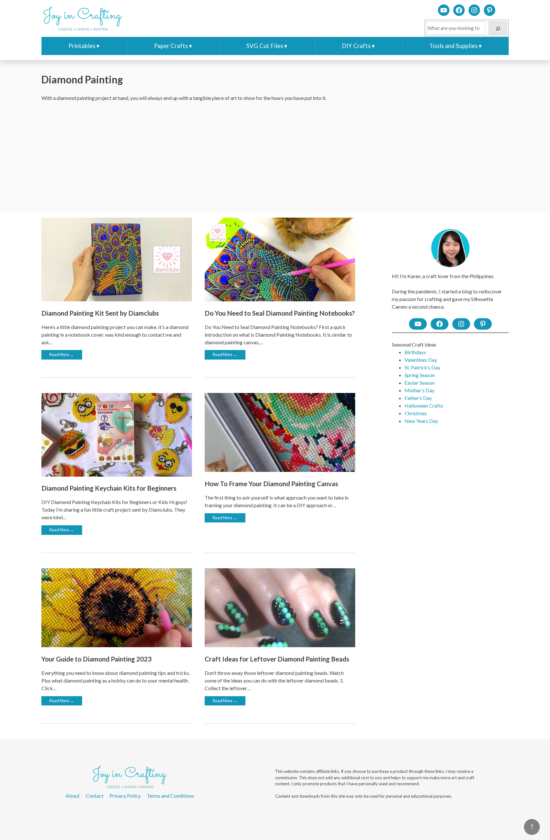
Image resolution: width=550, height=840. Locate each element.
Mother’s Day (419, 390)
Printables (81, 45)
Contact (94, 796)
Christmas (416, 413)
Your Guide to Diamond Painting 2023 (96, 659)
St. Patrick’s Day (422, 367)
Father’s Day (418, 398)
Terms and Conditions (170, 796)
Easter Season (420, 383)
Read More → (61, 354)
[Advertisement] (275, 157)
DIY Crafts (356, 45)
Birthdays (415, 352)
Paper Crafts (171, 45)
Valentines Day (421, 360)
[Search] (498, 28)
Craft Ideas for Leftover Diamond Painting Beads (277, 659)
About (73, 796)
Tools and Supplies (453, 45)
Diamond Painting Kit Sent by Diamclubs (100, 313)
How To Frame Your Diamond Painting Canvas (271, 483)
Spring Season (420, 375)
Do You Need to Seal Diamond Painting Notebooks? (280, 313)
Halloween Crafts (424, 405)
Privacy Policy (125, 796)
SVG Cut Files (264, 45)
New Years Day (421, 421)
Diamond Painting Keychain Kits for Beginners (108, 488)
